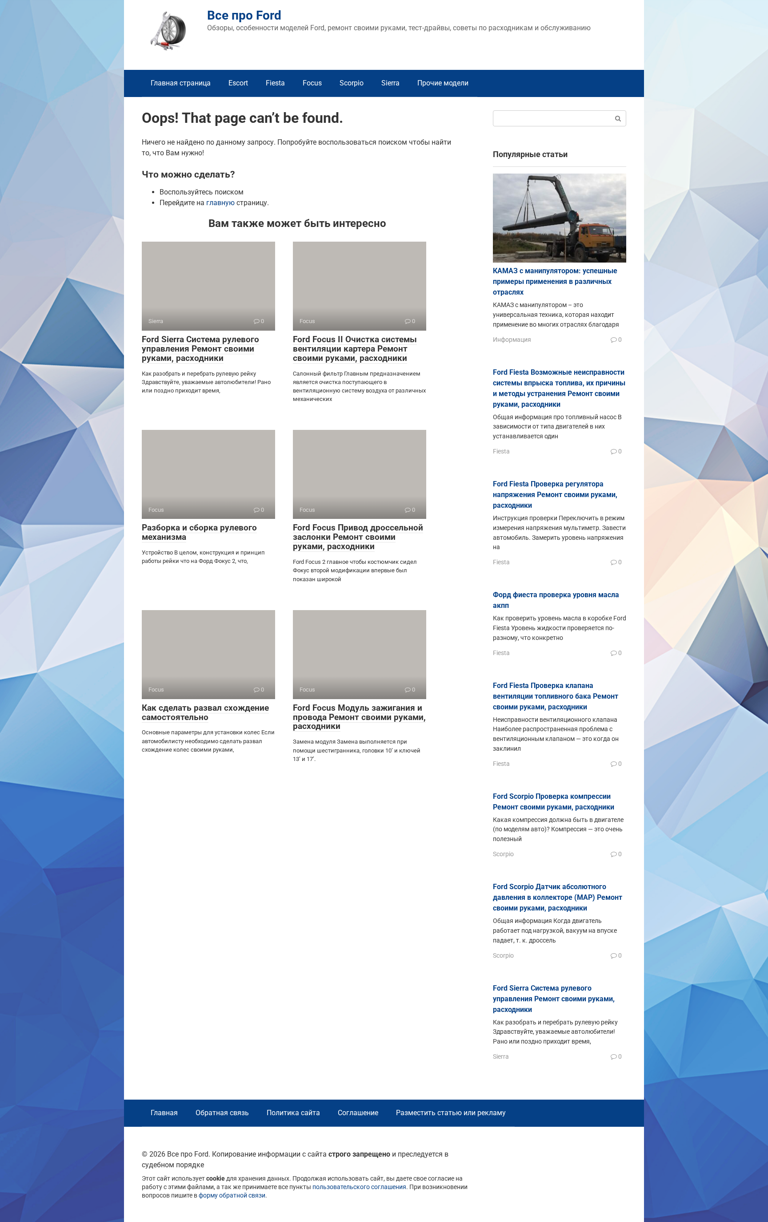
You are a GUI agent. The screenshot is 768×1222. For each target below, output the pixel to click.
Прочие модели (442, 83)
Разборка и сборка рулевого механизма (199, 532)
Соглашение (358, 1113)
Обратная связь (222, 1113)
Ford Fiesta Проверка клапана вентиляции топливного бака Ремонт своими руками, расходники (555, 696)
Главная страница (181, 83)
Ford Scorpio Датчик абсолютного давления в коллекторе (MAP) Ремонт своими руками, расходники (557, 897)
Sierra (390, 83)
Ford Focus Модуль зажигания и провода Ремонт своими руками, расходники (359, 717)
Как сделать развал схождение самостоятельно (205, 712)
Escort (238, 83)
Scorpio (352, 83)
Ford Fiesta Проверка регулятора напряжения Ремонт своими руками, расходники (555, 495)
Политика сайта (293, 1113)
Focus (312, 83)
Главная (164, 1113)
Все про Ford (244, 15)
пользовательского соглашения (359, 1187)
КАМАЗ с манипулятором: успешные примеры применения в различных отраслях (555, 281)
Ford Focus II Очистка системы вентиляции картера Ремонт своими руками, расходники (355, 348)
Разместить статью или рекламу (451, 1113)
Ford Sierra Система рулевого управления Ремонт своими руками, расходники (200, 348)
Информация (512, 339)
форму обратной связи (232, 1195)
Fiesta (275, 83)
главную (220, 202)
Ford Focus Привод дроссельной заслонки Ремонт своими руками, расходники (358, 536)
